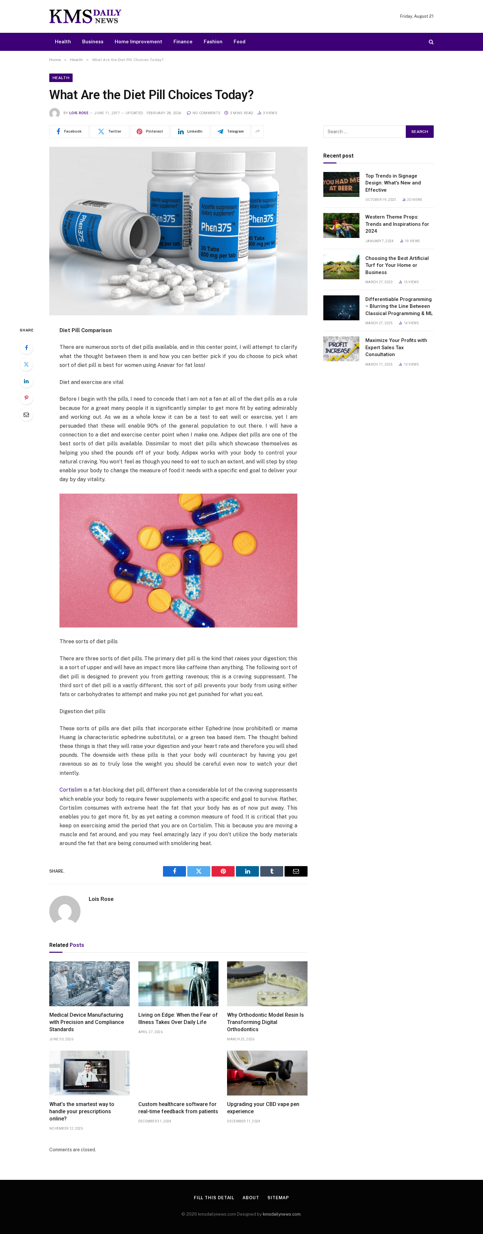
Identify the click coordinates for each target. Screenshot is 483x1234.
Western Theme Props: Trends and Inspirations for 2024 (397, 224)
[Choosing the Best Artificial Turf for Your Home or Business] (341, 266)
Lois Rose (78, 113)
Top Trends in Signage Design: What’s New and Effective (393, 183)
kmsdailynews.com (282, 1214)
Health (63, 41)
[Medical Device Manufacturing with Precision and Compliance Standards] (89, 984)
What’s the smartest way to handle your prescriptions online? (81, 1111)
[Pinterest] (26, 397)
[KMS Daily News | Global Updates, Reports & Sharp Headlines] (85, 16)
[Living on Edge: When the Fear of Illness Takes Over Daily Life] (178, 984)
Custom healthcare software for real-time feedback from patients (178, 1108)
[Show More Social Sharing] (257, 131)
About (250, 1197)
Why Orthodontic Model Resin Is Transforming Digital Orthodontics (265, 1022)
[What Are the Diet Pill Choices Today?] (178, 231)
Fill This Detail (214, 1197)
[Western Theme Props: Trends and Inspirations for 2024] (341, 225)
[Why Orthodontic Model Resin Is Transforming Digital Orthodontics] (267, 984)
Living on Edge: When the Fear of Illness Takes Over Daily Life (178, 1018)
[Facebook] (26, 347)
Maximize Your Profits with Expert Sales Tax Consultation (396, 347)
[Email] (26, 414)
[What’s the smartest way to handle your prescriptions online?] (89, 1073)
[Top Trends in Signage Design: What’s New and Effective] (341, 184)
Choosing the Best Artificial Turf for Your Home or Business (397, 265)
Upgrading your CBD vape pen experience (263, 1108)
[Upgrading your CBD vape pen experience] (267, 1073)
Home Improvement (138, 41)
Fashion (213, 41)
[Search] (430, 41)
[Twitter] (26, 364)
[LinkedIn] (26, 381)
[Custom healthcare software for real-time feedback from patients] (178, 1073)
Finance (183, 41)
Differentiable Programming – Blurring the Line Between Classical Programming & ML (399, 306)
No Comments (206, 113)
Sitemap (278, 1197)
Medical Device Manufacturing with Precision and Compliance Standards (86, 1022)
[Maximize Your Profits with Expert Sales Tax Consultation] (341, 348)
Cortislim (70, 790)
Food (239, 41)
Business (93, 41)
